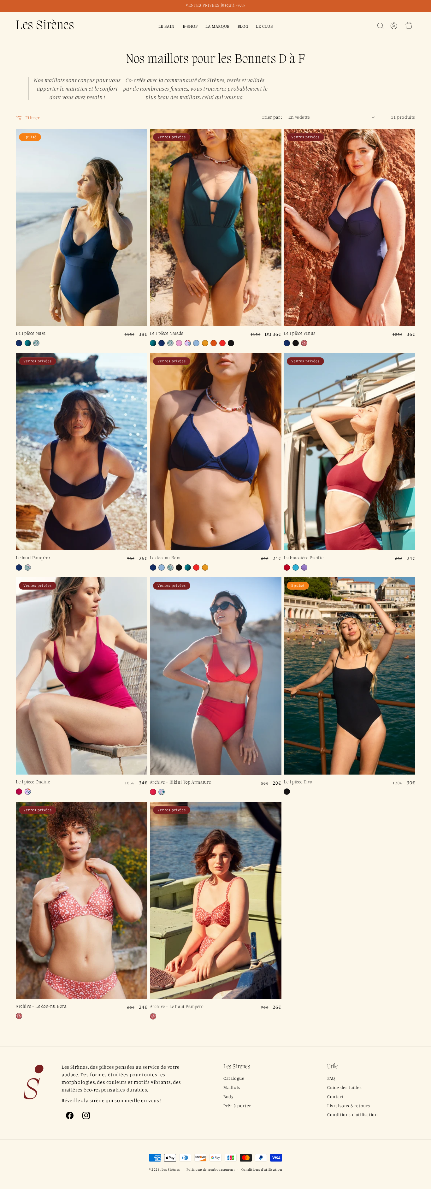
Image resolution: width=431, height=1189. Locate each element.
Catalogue (233, 1078)
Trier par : (272, 117)
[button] (380, 25)
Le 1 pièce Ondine (33, 782)
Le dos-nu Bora (165, 558)
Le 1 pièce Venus (300, 333)
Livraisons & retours (348, 1105)
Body (228, 1096)
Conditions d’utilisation (261, 1169)
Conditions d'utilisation (352, 1114)
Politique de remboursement (210, 1169)
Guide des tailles (344, 1087)
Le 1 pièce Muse (31, 333)
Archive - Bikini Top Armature (180, 782)
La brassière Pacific (303, 558)
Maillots (231, 1087)
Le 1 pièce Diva (298, 782)
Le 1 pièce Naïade (166, 333)
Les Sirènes (171, 1169)
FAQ (331, 1078)
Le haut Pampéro (33, 558)
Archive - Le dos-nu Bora (41, 1006)
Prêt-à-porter (237, 1105)
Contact (335, 1096)
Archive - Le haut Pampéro (177, 1007)
